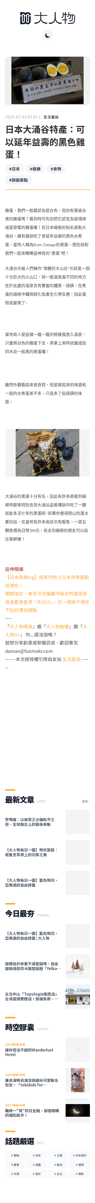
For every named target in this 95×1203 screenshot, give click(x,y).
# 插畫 (37, 1165)
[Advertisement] (47, 725)
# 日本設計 (80, 1155)
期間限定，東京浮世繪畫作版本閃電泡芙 (46, 593)
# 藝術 (58, 1165)
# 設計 (37, 1174)
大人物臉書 (57, 626)
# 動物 (15, 1155)
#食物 (56, 169)
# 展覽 (15, 1165)
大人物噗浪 (21, 626)
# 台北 (58, 1174)
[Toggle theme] (48, 35)
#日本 (14, 169)
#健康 (35, 169)
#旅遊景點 (18, 180)
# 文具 (58, 1155)
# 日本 (37, 1155)
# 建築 (80, 1165)
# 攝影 (80, 1174)
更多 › (86, 801)
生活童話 (51, 116)
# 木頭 (15, 1174)
